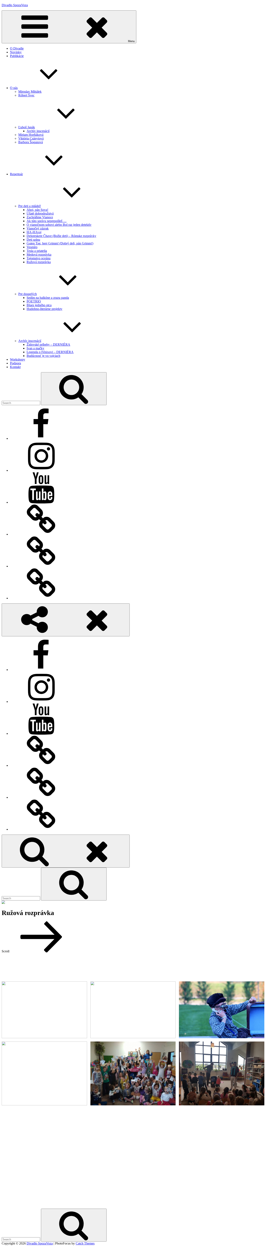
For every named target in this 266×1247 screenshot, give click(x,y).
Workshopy (17, 359)
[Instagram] (41, 470)
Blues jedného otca (39, 305)
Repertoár (16, 174)
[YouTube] (41, 502)
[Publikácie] (41, 534)
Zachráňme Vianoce (40, 217)
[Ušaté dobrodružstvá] (41, 566)
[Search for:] (21, 403)
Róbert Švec (26, 95)
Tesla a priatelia (37, 251)
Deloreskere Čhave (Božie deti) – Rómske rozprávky (61, 236)
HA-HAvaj (34, 232)
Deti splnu (33, 239)
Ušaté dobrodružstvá (40, 213)
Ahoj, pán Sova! (37, 209)
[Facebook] (41, 438)
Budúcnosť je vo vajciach (43, 355)
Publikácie (17, 56)
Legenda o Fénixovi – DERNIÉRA (50, 352)
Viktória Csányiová (31, 138)
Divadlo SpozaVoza (15, 5)
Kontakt (15, 367)
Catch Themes (85, 1243)
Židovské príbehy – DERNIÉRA (48, 344)
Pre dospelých (27, 294)
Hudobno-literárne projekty (44, 309)
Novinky (16, 52)
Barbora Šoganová (30, 142)
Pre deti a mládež (29, 206)
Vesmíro (32, 247)
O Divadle (17, 48)
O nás (14, 88)
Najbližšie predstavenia (133, 1203)
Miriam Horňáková (30, 134)
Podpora (15, 363)
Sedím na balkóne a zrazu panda (48, 297)
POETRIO (34, 301)
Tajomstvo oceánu (38, 258)
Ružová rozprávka (39, 262)
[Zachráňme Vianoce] (41, 598)
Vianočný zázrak (38, 228)
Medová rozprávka (39, 254)
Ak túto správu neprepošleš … (46, 221)
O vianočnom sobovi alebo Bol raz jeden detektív (59, 224)
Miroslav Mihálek (30, 91)
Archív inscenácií (38, 131)
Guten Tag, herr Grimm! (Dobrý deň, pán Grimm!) (60, 243)
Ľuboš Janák (26, 127)
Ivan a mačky (35, 348)
